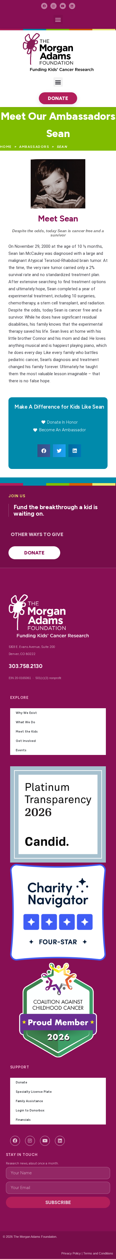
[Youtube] (63, 6)
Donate (21, 1082)
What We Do (25, 722)
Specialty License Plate (34, 1092)
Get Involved (26, 741)
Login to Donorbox (30, 1110)
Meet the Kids (27, 731)
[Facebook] (44, 6)
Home (6, 147)
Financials (23, 1120)
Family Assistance (29, 1101)
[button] (58, 19)
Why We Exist (26, 713)
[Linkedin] (72, 6)
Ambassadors (34, 147)
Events (21, 750)
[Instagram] (53, 6)
